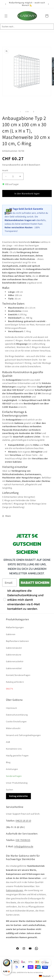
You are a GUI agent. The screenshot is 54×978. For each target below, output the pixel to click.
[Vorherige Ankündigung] (5, 4)
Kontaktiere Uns (14, 748)
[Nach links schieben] (20, 111)
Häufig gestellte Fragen (17, 755)
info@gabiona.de (23, 846)
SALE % (9, 688)
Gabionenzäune (13, 654)
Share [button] (8, 516)
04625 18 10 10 (23, 820)
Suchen (9, 789)
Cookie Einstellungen (16, 721)
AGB (8, 742)
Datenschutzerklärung (17, 714)
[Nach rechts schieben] (33, 111)
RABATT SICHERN (35, 582)
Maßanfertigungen (15, 627)
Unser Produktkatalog (17, 782)
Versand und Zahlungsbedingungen (23, 735)
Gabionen (10, 634)
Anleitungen (12, 769)
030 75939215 (23, 840)
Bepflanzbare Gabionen (17, 641)
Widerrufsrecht (13, 728)
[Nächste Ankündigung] (48, 4)
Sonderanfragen (14, 776)
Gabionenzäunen (14, 890)
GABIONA (20, 972)
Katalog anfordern (15, 682)
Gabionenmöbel (14, 668)
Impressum (11, 708)
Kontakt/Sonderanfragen (18, 675)
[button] (6, 16)
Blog (8, 762)
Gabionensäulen (14, 647)
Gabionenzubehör (15, 661)
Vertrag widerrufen (18, 796)
